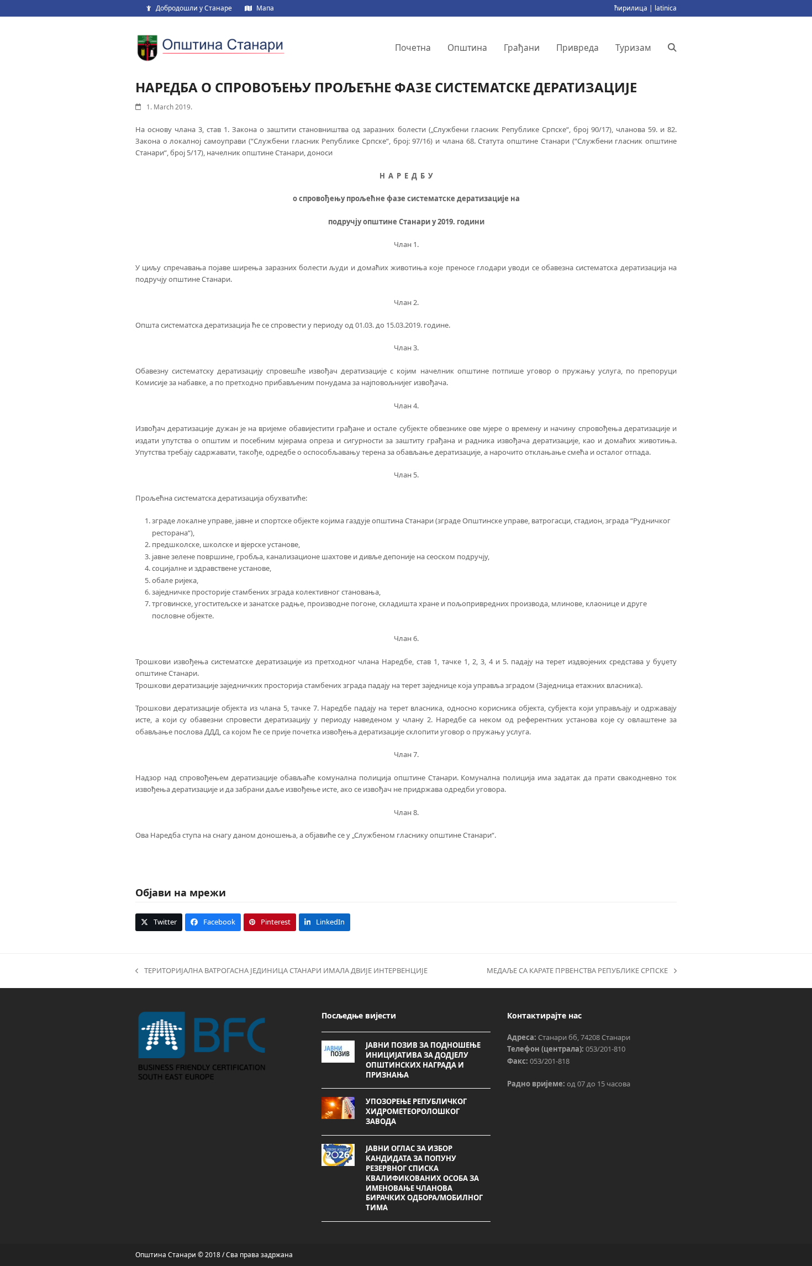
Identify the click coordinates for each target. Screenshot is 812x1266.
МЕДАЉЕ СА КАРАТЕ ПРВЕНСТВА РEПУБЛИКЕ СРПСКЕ (577, 970)
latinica (666, 8)
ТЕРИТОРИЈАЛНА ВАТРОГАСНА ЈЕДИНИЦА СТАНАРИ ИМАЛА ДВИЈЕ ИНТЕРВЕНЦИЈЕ (281, 970)
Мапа (265, 8)
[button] (672, 47)
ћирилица (630, 8)
